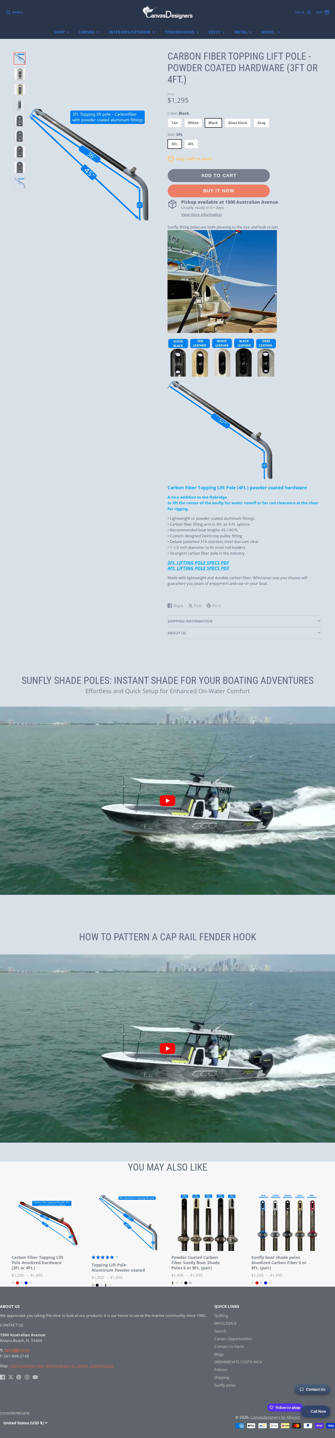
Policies (220, 1369)
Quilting (221, 1315)
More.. (269, 32)
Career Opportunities (233, 1338)
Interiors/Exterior (130, 32)
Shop (59, 32)
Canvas (87, 32)
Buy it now (218, 190)
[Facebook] (2, 1377)
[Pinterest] (18, 1377)
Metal (240, 32)
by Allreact (290, 1417)
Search (220, 1331)
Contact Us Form (229, 1346)
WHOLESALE (225, 1323)
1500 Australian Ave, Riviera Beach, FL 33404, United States (61, 1365)
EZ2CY (214, 32)
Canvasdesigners (265, 1417)
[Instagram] (27, 1377)
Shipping (221, 1377)
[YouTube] (35, 1377)
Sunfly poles (225, 1385)
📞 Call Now (315, 1411)
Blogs (219, 1354)
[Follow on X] (10, 1377)
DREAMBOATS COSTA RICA (238, 1361)
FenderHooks (180, 32)
